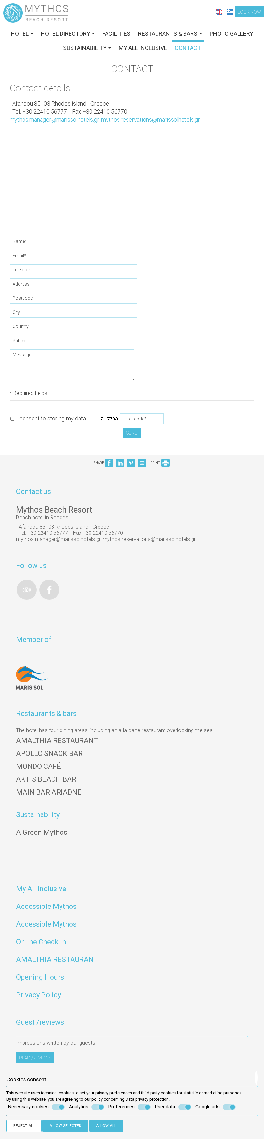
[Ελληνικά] (230, 11)
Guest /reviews (40, 1022)
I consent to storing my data (50, 418)
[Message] (72, 367)
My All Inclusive (143, 47)
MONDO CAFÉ (38, 766)
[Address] (74, 285)
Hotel (20, 33)
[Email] (74, 257)
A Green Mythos (41, 832)
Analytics (78, 1107)
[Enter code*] (142, 420)
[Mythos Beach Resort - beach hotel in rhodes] (35, 12)
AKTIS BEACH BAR (46, 779)
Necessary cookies (28, 1107)
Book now (249, 11)
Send (132, 433)
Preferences (121, 1107)
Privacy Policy (38, 995)
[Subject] (74, 342)
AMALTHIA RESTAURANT (57, 741)
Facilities (116, 33)
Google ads (207, 1107)
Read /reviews (35, 1057)
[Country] (74, 328)
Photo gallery (231, 33)
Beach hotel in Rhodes (42, 517)
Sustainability (85, 47)
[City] (74, 314)
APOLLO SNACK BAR (49, 753)
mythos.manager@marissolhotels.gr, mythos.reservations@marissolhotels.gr (105, 119)
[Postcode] (74, 300)
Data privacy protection (147, 1099)
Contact (188, 47)
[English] (219, 11)
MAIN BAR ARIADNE (48, 792)
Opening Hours (40, 977)
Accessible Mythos (46, 906)
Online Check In (41, 942)
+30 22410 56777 (44, 111)
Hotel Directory (66, 33)
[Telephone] (74, 271)
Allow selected (65, 1126)
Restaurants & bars (168, 33)
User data (165, 1107)
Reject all (24, 1126)
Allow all (106, 1126)
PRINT (155, 463)
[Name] (74, 243)
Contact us (33, 491)
